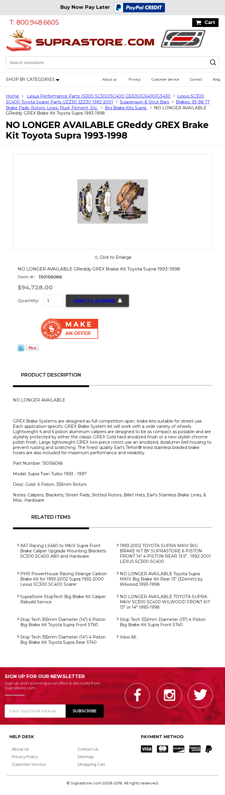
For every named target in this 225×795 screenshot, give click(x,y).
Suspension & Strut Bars (144, 102)
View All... (129, 637)
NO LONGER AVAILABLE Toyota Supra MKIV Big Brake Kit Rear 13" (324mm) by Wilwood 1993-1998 (161, 579)
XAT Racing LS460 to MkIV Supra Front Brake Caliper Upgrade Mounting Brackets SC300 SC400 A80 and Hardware (63, 551)
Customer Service (165, 79)
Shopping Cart (91, 764)
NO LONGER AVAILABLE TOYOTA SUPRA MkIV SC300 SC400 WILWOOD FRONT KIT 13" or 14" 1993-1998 (165, 602)
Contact (196, 79)
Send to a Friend (94, 300)
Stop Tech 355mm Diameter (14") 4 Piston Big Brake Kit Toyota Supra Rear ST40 (63, 639)
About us (109, 79)
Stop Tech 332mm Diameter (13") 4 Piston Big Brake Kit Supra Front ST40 (163, 622)
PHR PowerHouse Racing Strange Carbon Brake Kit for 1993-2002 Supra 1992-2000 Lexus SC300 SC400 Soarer (63, 579)
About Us (20, 749)
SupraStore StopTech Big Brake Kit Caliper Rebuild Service (63, 599)
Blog (216, 79)
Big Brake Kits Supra (126, 107)
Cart (209, 22)
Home (12, 96)
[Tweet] (21, 350)
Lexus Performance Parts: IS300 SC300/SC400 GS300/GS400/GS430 (99, 96)
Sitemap (85, 756)
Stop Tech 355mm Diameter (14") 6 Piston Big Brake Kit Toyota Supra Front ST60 (62, 622)
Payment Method (162, 736)
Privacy (135, 79)
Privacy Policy (25, 756)
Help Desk (21, 736)
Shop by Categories (30, 79)
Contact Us (87, 749)
